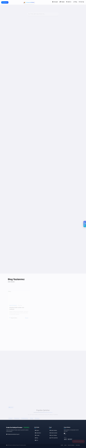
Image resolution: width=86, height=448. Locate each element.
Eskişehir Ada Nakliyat (50, 199)
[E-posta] (65, 434)
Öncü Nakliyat (12, 160)
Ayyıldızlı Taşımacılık (32, 160)
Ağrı (32, 413)
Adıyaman (17, 413)
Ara (20, 61)
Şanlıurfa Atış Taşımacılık (33, 239)
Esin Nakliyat (12, 80)
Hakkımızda (38, 432)
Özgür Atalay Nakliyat (68, 199)
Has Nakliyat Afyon (14, 239)
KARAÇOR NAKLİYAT (14, 120)
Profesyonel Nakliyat (68, 160)
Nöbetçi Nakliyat (31, 199)
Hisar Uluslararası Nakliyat (69, 80)
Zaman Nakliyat (67, 120)
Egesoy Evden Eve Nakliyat (34, 80)
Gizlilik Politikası (54, 430)
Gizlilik (62, 445)
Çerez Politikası (54, 435)
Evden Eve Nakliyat (71, 445)
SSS (37, 440)
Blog (37, 437)
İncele (26, 313)
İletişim (37, 430)
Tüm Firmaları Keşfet (44, 268)
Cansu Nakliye (30, 120)
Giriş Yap (82, 1)
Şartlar (65, 445)
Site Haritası (78, 445)
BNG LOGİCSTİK (49, 239)
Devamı (11, 53)
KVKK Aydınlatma (54, 437)
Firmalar (38, 435)
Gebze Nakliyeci (49, 80)
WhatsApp (13, 61)
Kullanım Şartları (54, 432)
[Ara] (15, 385)
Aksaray (37, 413)
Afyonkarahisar (25, 413)
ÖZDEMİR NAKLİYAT (14, 199)
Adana (11, 413)
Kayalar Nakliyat (49, 41)
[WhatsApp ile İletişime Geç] (13, 385)
